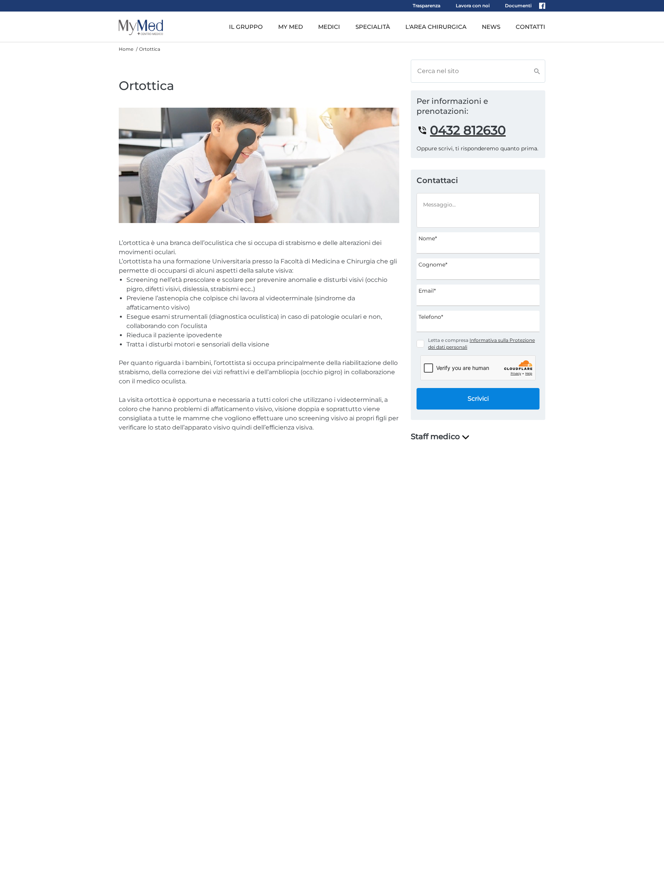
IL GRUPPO (246, 26)
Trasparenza (426, 5)
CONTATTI (530, 26)
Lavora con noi (473, 5)
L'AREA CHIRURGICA (435, 26)
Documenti (518, 5)
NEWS (491, 26)
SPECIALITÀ (372, 26)
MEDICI (329, 26)
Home (126, 49)
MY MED (290, 26)
